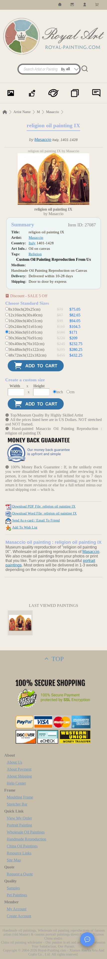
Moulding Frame (20, 797)
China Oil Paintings (22, 846)
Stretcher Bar (17, 804)
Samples (13, 888)
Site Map (14, 860)
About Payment (19, 769)
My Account (16, 909)
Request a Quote (20, 874)
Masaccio (52, 112)
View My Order (19, 818)
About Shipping (19, 776)
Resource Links (19, 853)
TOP (57, 659)
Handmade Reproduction (26, 839)
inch (59, 392)
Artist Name (22, 112)
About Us (14, 762)
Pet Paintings (17, 895)
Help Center (16, 783)
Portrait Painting (19, 825)
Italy (32, 243)
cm (72, 392)
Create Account (19, 916)
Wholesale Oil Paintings (26, 832)
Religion (35, 254)
